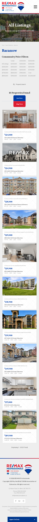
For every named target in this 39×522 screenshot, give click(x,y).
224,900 (8, 168)
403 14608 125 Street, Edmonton (13, 271)
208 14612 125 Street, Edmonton (13, 238)
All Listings (5, 64)
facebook (16, 501)
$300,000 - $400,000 (5, 68)
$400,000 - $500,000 (14, 68)
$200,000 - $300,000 (31, 62)
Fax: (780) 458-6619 (19, 493)
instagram (23, 501)
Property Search (21, 84)
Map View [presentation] (19, 104)
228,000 (8, 201)
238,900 (8, 302)
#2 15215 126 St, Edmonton (12, 405)
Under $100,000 (14, 62)
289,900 (8, 435)
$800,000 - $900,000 (14, 74)
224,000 (8, 135)
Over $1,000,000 (31, 74)
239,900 (8, 335)
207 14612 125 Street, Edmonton (13, 338)
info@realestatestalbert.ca (19, 495)
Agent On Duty (14, 519)
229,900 (8, 268)
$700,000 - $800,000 (5, 74)
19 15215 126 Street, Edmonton (13, 438)
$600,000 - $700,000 (31, 68)
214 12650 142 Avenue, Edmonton (13, 171)
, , (19, 488)
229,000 (8, 235)
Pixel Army (26, 511)
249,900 (8, 369)
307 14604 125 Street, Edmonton (13, 371)
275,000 (8, 402)
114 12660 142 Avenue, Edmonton (13, 137)
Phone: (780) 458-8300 (19, 491)
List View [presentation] (19, 98)
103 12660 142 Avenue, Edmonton (13, 305)
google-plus (19, 501)
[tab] (19, 98)
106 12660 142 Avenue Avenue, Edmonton (16, 204)
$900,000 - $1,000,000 (23, 74)
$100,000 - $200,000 (23, 62)
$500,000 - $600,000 (23, 68)
